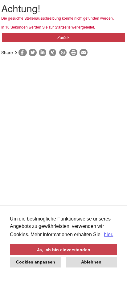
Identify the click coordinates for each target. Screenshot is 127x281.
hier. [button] (108, 234)
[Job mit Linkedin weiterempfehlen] (44, 52)
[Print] (74, 52)
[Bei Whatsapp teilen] (64, 52)
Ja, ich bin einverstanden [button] (63, 249)
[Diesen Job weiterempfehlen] (85, 52)
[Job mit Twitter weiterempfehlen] (34, 52)
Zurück (63, 37)
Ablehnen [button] (91, 262)
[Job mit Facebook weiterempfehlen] (23, 52)
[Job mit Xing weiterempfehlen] (54, 52)
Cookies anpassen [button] (35, 262)
